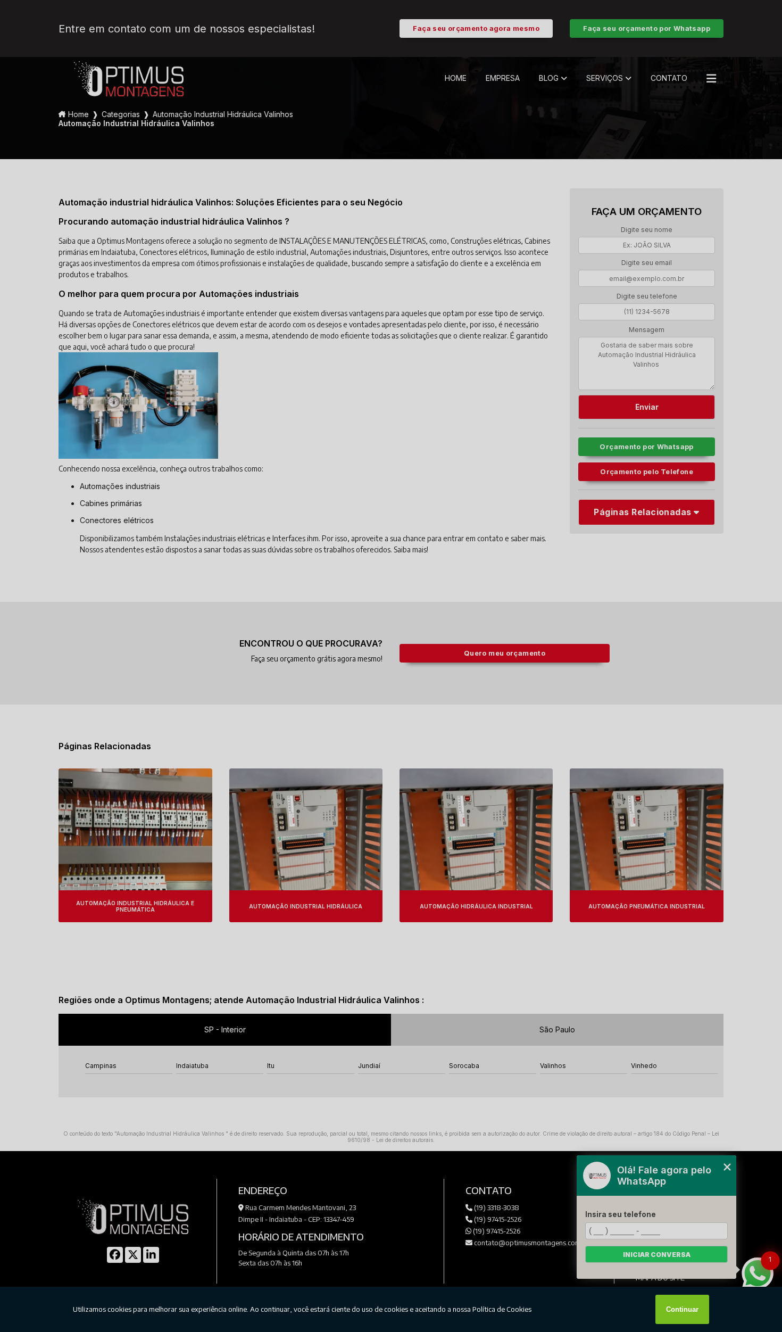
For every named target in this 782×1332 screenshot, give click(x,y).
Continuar (682, 1309)
